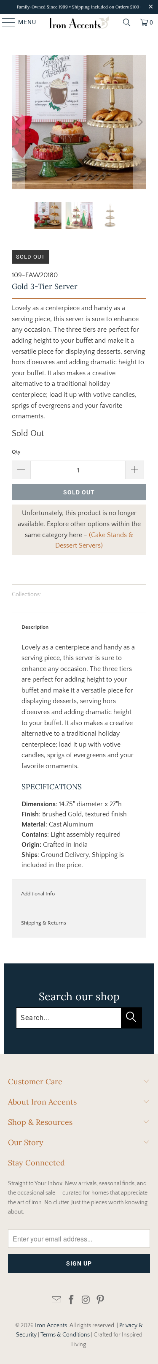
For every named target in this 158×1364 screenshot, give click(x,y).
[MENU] (4, 22)
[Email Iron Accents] (57, 1300)
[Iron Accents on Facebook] (71, 1300)
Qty (16, 452)
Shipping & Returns (43, 923)
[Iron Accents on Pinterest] (100, 1300)
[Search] (127, 22)
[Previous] (18, 122)
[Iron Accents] (79, 22)
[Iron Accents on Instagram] (86, 1300)
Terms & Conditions (65, 1334)
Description (34, 627)
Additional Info (38, 894)
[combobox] (79, 1017)
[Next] (140, 122)
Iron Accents (51, 1325)
